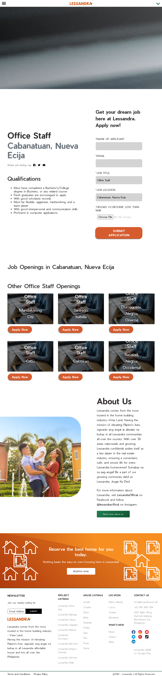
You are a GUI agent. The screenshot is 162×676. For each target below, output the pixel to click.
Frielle (86, 627)
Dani (85, 632)
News (111, 631)
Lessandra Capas (66, 619)
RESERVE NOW (81, 571)
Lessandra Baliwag (67, 614)
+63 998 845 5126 (143, 607)
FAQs (111, 642)
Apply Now (20, 329)
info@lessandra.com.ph (146, 602)
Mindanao (114, 617)
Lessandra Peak (66, 662)
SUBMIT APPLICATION (119, 233)
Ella (85, 637)
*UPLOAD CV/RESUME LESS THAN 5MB (117, 208)
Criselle (87, 607)
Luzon (112, 607)
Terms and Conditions (18, 674)
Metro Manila (116, 602)
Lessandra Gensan (67, 657)
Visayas (112, 612)
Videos (112, 636)
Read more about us (113, 514)
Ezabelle (87, 622)
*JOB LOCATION (105, 189)
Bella (85, 617)
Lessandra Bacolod (67, 643)
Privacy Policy (40, 674)
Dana (86, 612)
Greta (86, 648)
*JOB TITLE (103, 172)
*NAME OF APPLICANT (110, 138)
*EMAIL (100, 155)
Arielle (86, 602)
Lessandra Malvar (67, 629)
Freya (86, 643)
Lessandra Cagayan (68, 624)
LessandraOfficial (127, 495)
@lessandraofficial (108, 504)
